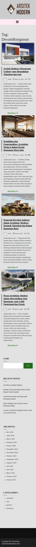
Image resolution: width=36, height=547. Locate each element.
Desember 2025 (12, 449)
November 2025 (12, 452)
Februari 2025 (11, 476)
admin (9, 79)
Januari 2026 (11, 446)
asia (7, 501)
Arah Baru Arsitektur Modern (12, 385)
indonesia (9, 508)
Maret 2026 (10, 439)
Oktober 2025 (11, 456)
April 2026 (10, 435)
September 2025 (12, 459)
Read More (12, 113)
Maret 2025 (10, 473)
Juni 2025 (10, 469)
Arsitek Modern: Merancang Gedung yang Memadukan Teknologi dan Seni (17, 71)
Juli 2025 (9, 466)
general (9, 505)
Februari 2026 (11, 442)
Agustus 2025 (11, 463)
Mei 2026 (9, 432)
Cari (6, 358)
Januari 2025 (11, 480)
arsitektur (9, 498)
